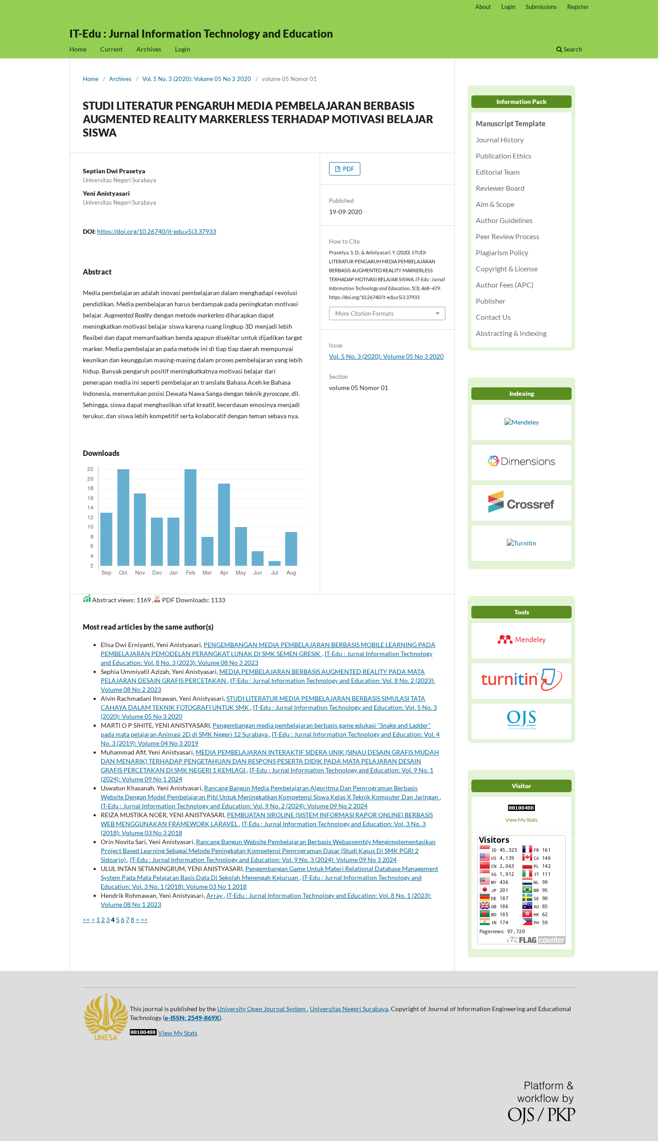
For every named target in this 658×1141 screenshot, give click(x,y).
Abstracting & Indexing (511, 333)
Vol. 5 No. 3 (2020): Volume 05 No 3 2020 (196, 78)
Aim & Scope (495, 204)
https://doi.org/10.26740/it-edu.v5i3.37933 (156, 231)
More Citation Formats (364, 313)
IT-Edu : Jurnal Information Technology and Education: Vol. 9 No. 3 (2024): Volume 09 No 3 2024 (263, 859)
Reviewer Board (500, 188)
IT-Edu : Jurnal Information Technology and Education (201, 33)
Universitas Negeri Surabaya (349, 1008)
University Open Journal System (262, 1008)
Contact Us (493, 317)
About (483, 6)
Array (215, 895)
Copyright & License (507, 268)
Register (578, 6)
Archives (149, 49)
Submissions (541, 6)
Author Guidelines (504, 220)
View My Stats (521, 819)
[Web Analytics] (521, 810)
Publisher (490, 300)
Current (111, 49)
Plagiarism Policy (502, 252)
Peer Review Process (507, 236)
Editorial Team (498, 171)
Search (572, 49)
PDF (348, 168)
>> (144, 919)
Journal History (500, 139)
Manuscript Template (511, 123)
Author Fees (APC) (505, 284)
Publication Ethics (503, 155)
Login (182, 49)
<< (86, 919)
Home (77, 49)
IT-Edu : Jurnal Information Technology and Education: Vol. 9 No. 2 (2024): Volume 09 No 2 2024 (234, 806)
